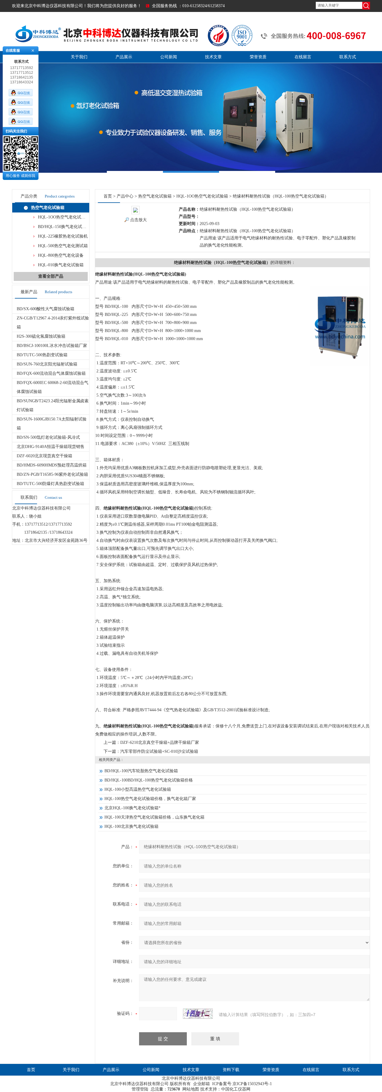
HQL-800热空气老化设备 (61, 255)
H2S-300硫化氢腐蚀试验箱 (41, 336)
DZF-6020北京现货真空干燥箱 (44, 456)
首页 (108, 196)
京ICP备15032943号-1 (252, 1084)
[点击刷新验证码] (198, 1014)
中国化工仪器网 (235, 1089)
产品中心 (125, 196)
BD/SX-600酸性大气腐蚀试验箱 (45, 309)
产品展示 (123, 57)
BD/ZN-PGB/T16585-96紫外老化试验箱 (52, 474)
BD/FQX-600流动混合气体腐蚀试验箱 (51, 373)
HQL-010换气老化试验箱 (61, 265)
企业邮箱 (201, 1084)
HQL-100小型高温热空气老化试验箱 (137, 789)
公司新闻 (168, 57)
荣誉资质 (258, 57)
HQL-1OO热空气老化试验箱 (64, 217)
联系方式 (347, 57)
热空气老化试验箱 (47, 207)
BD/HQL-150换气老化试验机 (64, 226)
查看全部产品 (50, 276)
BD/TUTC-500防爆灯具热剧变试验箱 (50, 483)
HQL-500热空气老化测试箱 (63, 246)
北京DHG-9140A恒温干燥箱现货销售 (50, 446)
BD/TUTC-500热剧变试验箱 (42, 355)
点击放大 (138, 220)
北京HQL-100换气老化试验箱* (132, 808)
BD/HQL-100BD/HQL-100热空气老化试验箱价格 (148, 780)
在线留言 (303, 57)
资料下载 (231, 1069)
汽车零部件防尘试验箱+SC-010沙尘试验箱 (159, 751)
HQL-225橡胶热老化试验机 (63, 236)
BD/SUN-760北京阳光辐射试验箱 (47, 364)
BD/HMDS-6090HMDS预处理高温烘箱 (52, 465)
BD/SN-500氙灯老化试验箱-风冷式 (48, 437)
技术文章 (213, 57)
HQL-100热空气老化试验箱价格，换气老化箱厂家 (150, 798)
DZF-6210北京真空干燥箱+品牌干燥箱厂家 (159, 742)
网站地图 (190, 1089)
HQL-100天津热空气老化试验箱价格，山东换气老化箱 (154, 817)
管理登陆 (140, 1089)
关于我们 (79, 57)
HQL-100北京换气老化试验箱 (131, 826)
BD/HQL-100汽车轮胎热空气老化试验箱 (141, 771)
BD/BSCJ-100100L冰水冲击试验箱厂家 (52, 345)
